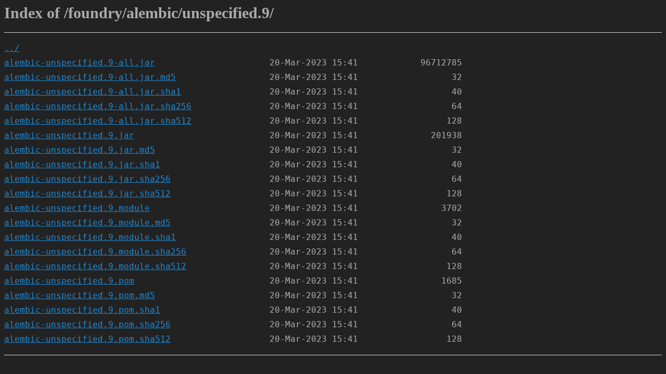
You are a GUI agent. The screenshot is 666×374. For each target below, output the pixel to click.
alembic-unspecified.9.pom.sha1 (82, 310)
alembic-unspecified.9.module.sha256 (95, 252)
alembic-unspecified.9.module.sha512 (95, 266)
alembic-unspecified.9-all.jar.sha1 (92, 92)
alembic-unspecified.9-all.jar (79, 63)
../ (12, 48)
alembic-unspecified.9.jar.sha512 (87, 193)
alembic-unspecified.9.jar (69, 135)
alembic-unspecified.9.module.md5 (87, 223)
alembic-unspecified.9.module (77, 208)
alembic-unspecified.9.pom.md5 (79, 295)
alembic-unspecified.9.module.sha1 (90, 237)
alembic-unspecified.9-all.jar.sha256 (97, 106)
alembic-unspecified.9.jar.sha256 (87, 179)
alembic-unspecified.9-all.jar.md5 (90, 77)
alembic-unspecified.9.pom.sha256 (87, 324)
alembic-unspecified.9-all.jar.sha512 (97, 121)
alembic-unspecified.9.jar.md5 (79, 150)
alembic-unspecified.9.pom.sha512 (87, 339)
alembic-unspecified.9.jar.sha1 (82, 164)
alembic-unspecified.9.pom (69, 281)
